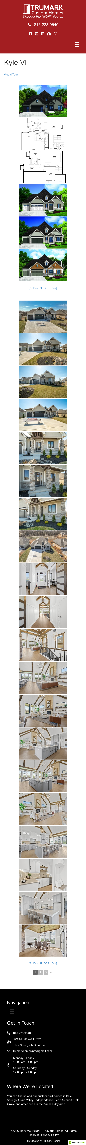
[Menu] (77, 44)
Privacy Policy (50, 1134)
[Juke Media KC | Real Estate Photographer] (43, 317)
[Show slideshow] (43, 288)
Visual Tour (11, 74)
